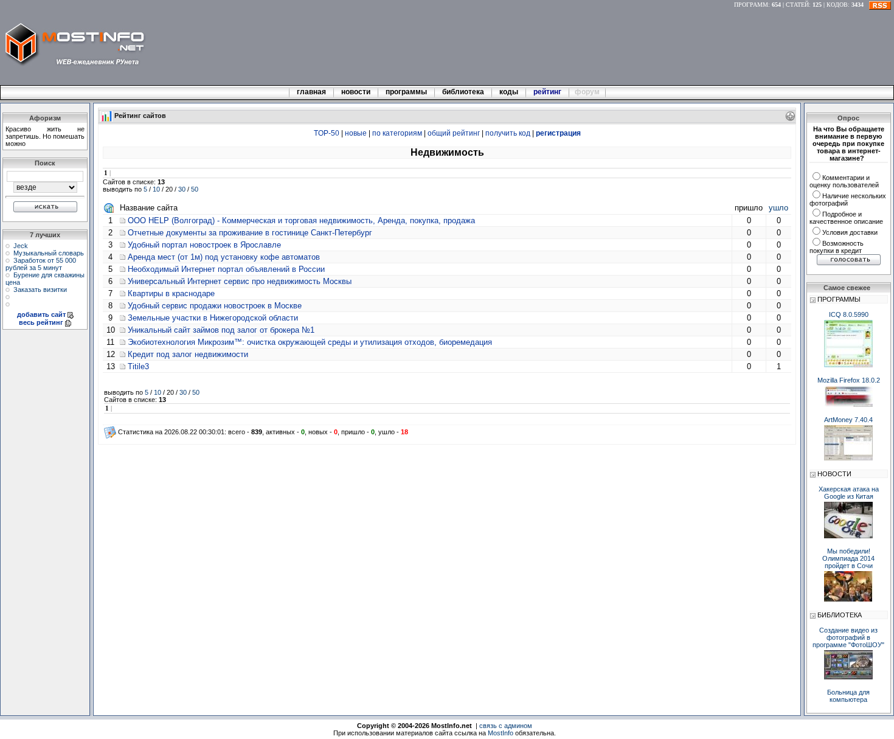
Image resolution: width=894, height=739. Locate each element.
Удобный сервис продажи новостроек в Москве (215, 305)
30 (181, 189)
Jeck (20, 245)
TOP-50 (326, 133)
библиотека (463, 92)
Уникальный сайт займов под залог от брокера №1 (221, 330)
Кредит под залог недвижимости (188, 354)
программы (406, 92)
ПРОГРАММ (751, 4)
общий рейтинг (454, 133)
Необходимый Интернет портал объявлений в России (226, 269)
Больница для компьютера (848, 696)
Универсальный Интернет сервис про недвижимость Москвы (240, 281)
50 (194, 189)
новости (355, 92)
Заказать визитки (40, 289)
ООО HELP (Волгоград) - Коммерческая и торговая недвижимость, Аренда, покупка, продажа (301, 220)
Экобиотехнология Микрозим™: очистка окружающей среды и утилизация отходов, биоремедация (310, 342)
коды (508, 92)
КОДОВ (837, 4)
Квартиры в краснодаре (171, 293)
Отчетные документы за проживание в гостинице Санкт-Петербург (250, 232)
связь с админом (505, 725)
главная (311, 92)
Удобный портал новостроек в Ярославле (204, 244)
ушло (778, 207)
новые (356, 133)
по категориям (397, 133)
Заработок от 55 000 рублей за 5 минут (40, 264)
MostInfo (500, 733)
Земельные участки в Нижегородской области (213, 317)
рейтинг (548, 92)
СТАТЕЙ (797, 4)
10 (156, 189)
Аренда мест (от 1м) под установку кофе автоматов (224, 257)
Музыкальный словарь (48, 253)
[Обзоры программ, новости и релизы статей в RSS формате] (880, 4)
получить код (507, 133)
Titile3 (138, 366)
